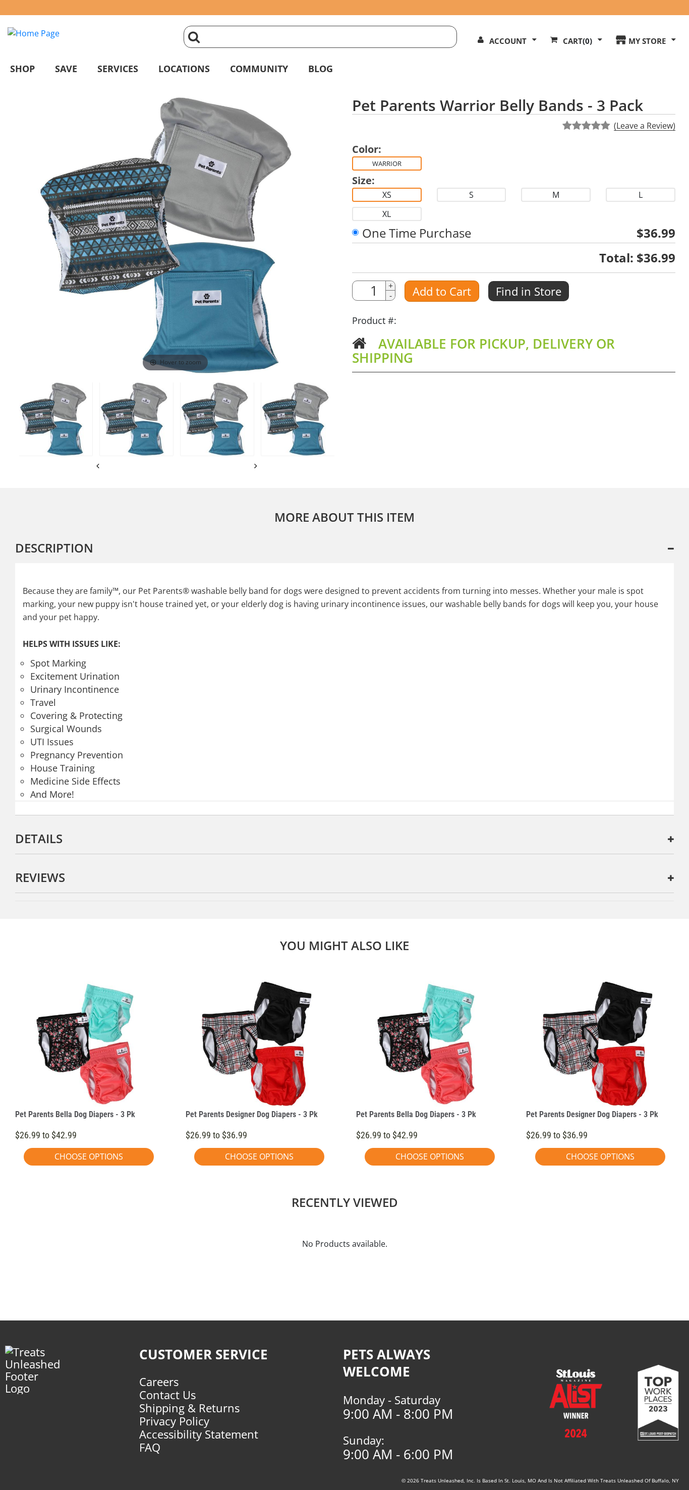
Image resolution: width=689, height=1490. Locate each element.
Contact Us (167, 1395)
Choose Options (88, 1156)
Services (117, 69)
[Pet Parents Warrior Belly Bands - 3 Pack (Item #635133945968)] (217, 419)
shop (22, 69)
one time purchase (416, 233)
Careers (159, 1381)
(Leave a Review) (644, 125)
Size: (363, 181)
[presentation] (98, 466)
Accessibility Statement (198, 1434)
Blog (320, 69)
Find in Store (528, 291)
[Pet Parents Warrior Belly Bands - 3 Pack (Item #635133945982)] (297, 419)
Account (508, 41)
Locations (184, 69)
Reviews (40, 877)
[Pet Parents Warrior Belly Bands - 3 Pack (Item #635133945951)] (136, 419)
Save (66, 69)
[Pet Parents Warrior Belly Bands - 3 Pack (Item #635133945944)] (55, 419)
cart (577, 41)
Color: (366, 149)
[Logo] (39, 1370)
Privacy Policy (174, 1421)
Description (54, 547)
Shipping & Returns (189, 1408)
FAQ (149, 1447)
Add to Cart (442, 291)
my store (647, 41)
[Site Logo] (88, 33)
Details (39, 838)
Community (259, 69)
